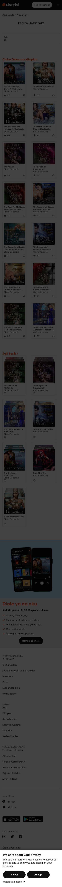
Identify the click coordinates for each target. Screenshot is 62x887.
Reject (14, 874)
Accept (38, 874)
